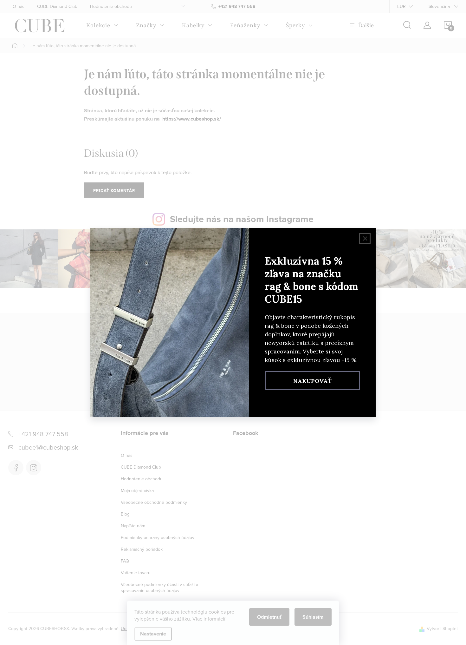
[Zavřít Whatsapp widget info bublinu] (91, 616)
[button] (17, 625)
